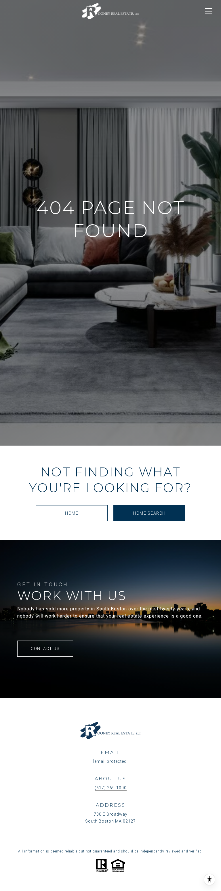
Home (71, 513)
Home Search (149, 513)
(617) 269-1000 (111, 787)
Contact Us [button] (45, 648)
